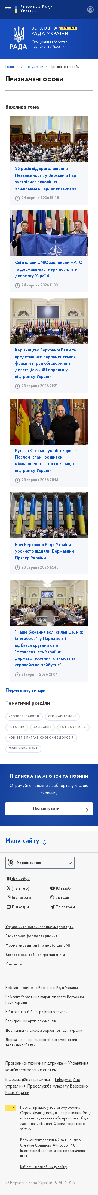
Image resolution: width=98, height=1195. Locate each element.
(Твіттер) (19, 888)
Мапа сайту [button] (22, 841)
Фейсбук (20, 879)
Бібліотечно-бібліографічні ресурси (36, 1012)
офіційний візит (23, 748)
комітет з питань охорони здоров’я (41, 738)
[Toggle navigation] (7, 9)
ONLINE (68, 28)
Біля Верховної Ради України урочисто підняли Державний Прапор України (44, 551)
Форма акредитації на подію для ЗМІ (37, 946)
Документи (34, 67)
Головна (12, 67)
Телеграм (65, 907)
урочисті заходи (24, 716)
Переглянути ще (25, 690)
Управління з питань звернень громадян (39, 927)
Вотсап (61, 898)
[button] (40, 863)
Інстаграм (21, 898)
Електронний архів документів (30, 1021)
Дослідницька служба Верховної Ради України (43, 1031)
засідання (42, 727)
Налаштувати (46, 809)
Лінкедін (20, 907)
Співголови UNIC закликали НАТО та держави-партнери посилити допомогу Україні (49, 269)
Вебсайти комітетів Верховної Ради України (41, 988)
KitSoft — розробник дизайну (43, 1167)
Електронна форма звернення (31, 936)
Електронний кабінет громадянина (35, 955)
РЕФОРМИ (16, 727)
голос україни (73, 727)
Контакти (13, 964)
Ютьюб (63, 888)
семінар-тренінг (62, 716)
